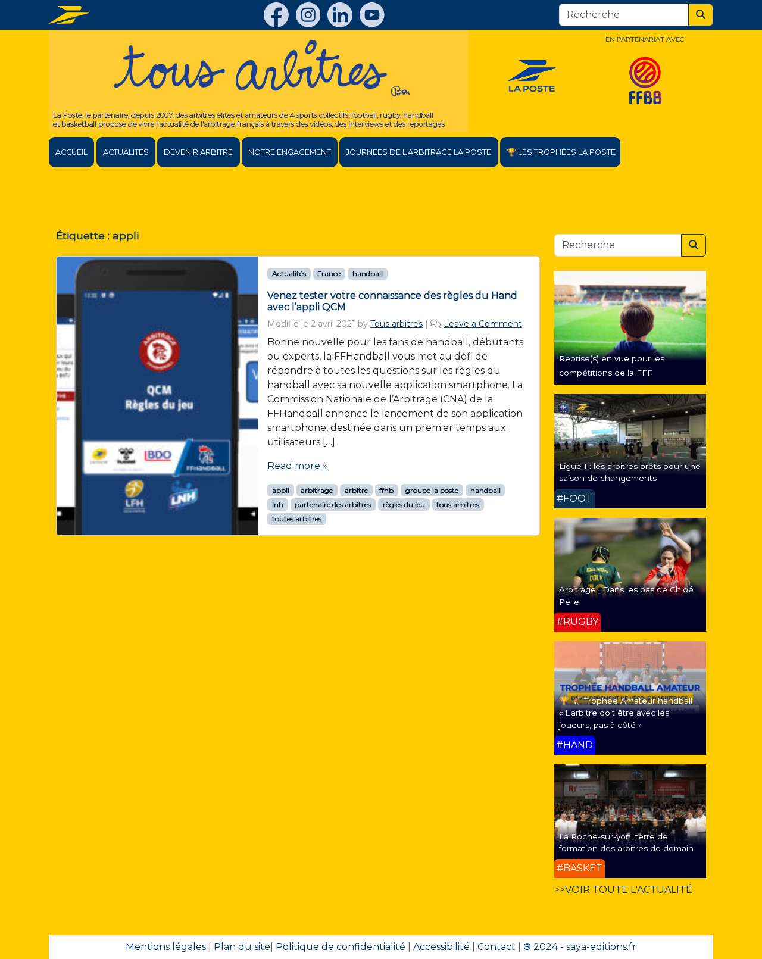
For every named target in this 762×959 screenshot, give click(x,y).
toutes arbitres (296, 518)
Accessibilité (441, 946)
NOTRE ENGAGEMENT (289, 152)
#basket (579, 868)
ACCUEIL (71, 152)
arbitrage (317, 490)
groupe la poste (431, 490)
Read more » (297, 465)
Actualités (289, 273)
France (329, 273)
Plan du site (242, 946)
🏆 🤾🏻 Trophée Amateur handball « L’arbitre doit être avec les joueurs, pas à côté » (625, 713)
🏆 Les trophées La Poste (561, 152)
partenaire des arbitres (333, 504)
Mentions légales (166, 946)
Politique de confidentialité (340, 946)
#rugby (577, 621)
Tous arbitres (396, 323)
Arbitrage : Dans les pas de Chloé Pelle (626, 595)
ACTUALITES (126, 152)
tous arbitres (457, 504)
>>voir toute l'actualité (623, 889)
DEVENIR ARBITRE (198, 152)
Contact (496, 946)
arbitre (356, 490)
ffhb (386, 490)
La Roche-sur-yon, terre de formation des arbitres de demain (626, 842)
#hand (575, 745)
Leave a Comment (483, 323)
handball (367, 273)
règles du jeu (404, 504)
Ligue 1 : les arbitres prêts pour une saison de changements (630, 472)
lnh (277, 504)
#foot (574, 498)
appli (280, 490)
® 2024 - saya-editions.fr (579, 946)
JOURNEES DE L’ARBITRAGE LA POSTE (418, 152)
